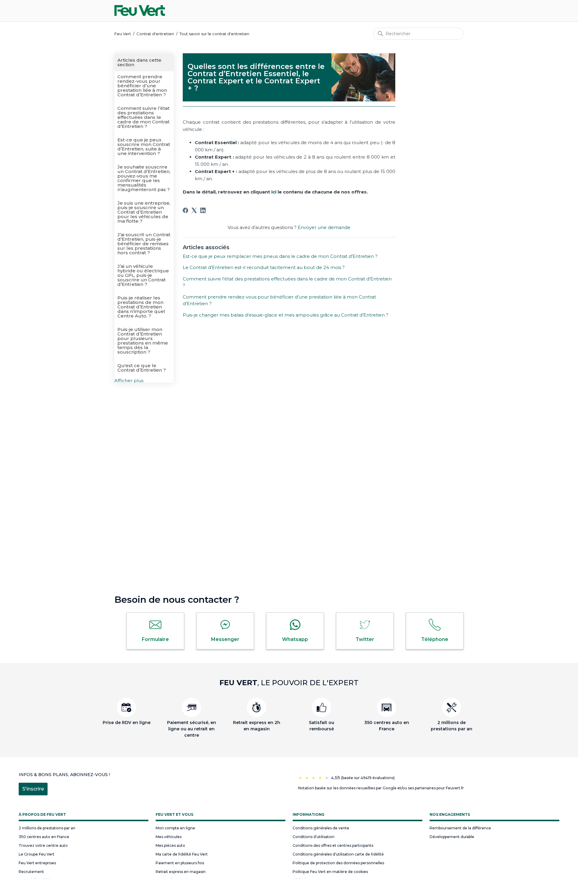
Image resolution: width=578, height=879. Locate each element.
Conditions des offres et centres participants (333, 845)
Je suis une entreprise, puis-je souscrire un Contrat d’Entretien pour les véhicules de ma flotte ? (143, 212)
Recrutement (31, 871)
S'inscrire (33, 789)
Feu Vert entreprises (37, 863)
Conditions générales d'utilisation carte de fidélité (338, 854)
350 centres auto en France (44, 836)
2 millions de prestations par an (47, 828)
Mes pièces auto (170, 845)
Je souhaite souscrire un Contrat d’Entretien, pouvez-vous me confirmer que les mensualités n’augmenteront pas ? (143, 178)
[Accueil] (139, 10)
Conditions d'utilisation (313, 836)
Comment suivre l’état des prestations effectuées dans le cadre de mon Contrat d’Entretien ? (143, 117)
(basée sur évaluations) (368, 777)
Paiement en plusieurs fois (180, 863)
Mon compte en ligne (175, 828)
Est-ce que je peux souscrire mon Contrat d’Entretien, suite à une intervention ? (143, 146)
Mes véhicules (169, 836)
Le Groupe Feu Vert (36, 854)
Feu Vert (122, 33)
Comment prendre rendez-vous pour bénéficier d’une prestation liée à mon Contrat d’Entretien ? (142, 85)
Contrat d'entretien (155, 33)
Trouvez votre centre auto (43, 845)
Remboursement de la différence (460, 828)
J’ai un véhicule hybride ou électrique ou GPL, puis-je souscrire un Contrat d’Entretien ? (143, 275)
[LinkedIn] (203, 210)
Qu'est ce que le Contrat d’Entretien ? (141, 368)
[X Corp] (194, 210)
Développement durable (452, 836)
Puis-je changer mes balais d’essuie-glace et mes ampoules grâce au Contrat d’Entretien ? (285, 315)
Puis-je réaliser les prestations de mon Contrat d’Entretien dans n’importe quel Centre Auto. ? (141, 307)
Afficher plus (128, 380)
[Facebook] (185, 210)
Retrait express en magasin (181, 871)
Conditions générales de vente (321, 828)
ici (273, 192)
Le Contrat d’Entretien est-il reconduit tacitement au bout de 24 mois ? (264, 267)
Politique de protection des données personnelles (338, 863)
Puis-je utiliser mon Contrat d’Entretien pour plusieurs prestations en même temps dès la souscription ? (142, 341)
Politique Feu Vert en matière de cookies (330, 871)
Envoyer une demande (324, 227)
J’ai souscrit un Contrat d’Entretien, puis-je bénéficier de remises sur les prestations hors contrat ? (143, 243)
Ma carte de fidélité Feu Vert (182, 854)
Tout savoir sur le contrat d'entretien (214, 33)
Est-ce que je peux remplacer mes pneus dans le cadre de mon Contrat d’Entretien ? (280, 256)
